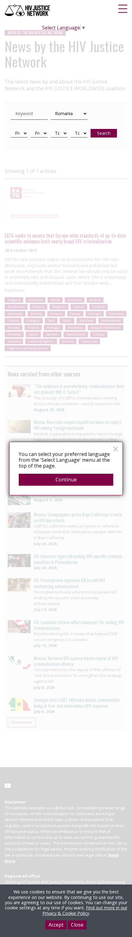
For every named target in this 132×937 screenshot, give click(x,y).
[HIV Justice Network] (28, 10)
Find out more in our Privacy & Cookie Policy (84, 910)
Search (104, 133)
